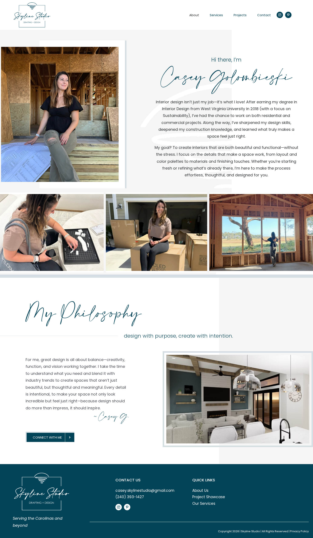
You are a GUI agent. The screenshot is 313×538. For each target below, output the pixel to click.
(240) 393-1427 (129, 496)
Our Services (203, 503)
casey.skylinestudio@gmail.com (144, 490)
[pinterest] (288, 15)
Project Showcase (208, 496)
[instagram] (280, 15)
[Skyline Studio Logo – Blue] (32, 4)
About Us (200, 490)
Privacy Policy (299, 531)
